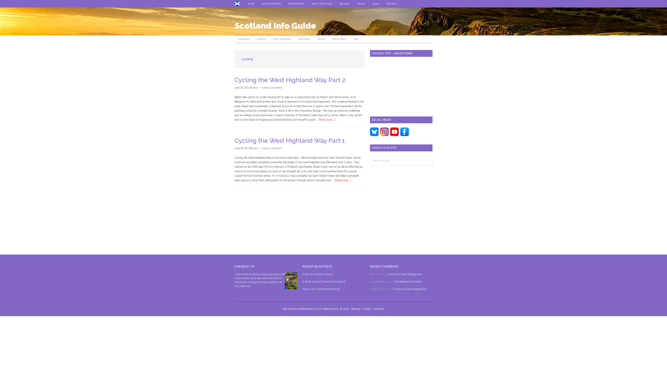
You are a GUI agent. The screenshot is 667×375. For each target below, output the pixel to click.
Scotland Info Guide (275, 26)
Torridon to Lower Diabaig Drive (405, 274)
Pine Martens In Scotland (407, 281)
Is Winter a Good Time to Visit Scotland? (324, 281)
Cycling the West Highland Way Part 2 (289, 80)
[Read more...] (327, 119)
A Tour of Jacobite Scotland (317, 274)
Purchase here (242, 286)
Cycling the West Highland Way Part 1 (289, 140)
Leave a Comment (272, 87)
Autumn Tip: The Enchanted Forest (321, 289)
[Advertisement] (401, 85)
